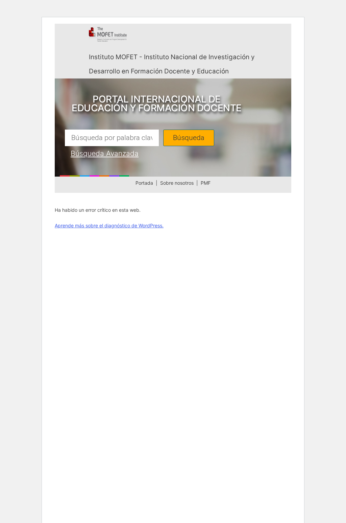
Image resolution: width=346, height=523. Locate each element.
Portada (144, 183)
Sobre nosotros (177, 183)
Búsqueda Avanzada (105, 153)
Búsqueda (188, 138)
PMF (206, 183)
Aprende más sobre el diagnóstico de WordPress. (109, 225)
